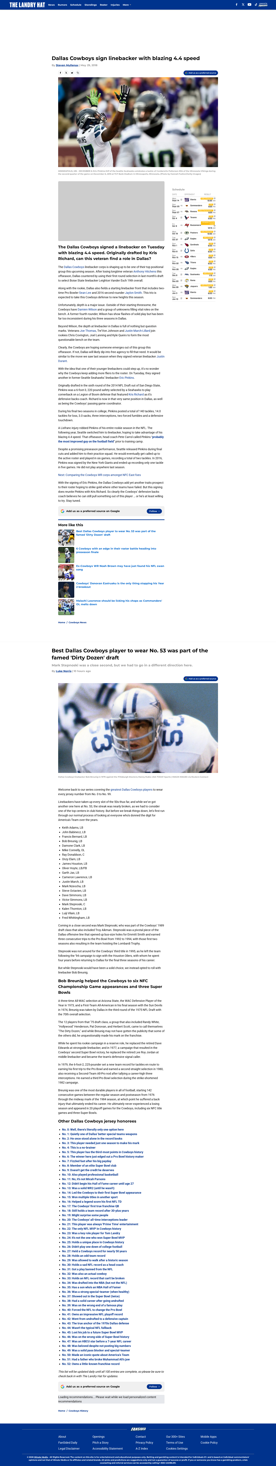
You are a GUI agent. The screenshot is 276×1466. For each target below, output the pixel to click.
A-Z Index (142, 1448)
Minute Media (41, 1457)
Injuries (115, 4)
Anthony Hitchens (144, 271)
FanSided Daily (67, 1442)
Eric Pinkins (126, 377)
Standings (91, 4)
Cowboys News (77, 622)
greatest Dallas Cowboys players (131, 789)
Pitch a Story (100, 1442)
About (62, 1436)
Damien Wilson (87, 309)
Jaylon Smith (133, 292)
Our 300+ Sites (175, 1436)
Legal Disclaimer (69, 1448)
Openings (98, 1436)
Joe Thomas (88, 330)
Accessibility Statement (107, 1448)
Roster (103, 4)
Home (61, 622)
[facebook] (236, 4)
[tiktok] (256, 4)
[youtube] (249, 4)
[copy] (78, 72)
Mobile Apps (209, 1436)
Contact (141, 1436)
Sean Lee (85, 292)
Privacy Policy (144, 1442)
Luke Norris (64, 671)
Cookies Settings (177, 1448)
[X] (243, 4)
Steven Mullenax (67, 65)
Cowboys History (78, 1410)
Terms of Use (174, 1442)
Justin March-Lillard (137, 330)
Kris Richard (136, 394)
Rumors (62, 4)
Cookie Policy (209, 1442)
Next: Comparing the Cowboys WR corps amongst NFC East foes (99, 475)
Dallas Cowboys (74, 267)
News (51, 4)
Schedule (75, 4)
